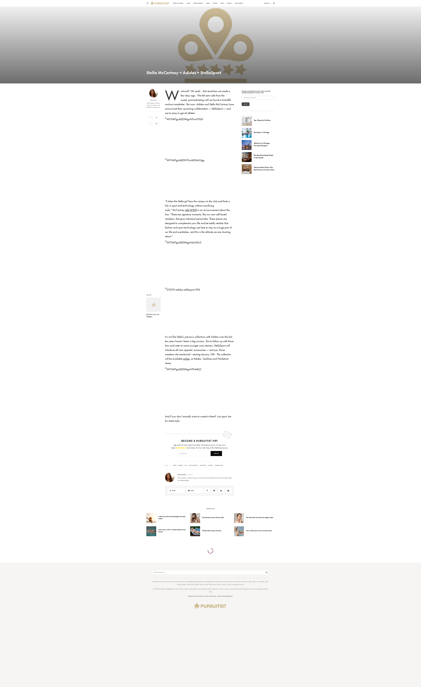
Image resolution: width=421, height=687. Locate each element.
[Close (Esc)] (250, 321)
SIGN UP (231, 355)
